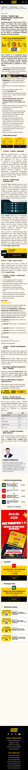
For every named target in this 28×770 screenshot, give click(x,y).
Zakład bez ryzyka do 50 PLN (13, 491)
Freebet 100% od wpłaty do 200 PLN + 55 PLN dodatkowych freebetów (13, 496)
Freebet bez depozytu (14, 745)
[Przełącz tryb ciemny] (26, 2)
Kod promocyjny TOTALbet (14, 766)
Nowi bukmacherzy (14, 749)
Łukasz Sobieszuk (10, 460)
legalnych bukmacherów (11, 403)
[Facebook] (8, 734)
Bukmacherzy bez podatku (14, 747)
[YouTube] (19, 734)
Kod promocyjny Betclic (14, 759)
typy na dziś (11, 343)
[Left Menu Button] (1, 2)
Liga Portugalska (13, 7)
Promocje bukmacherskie (14, 740)
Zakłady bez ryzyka (14, 742)
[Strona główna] (14, 2)
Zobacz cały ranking (14, 506)
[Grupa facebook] (15, 734)
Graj (7, 146)
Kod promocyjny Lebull (14, 763)
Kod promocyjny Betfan (14, 757)
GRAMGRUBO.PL (4, 7)
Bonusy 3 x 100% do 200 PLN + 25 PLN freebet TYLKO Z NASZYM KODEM (12, 485)
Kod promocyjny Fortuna (14, 768)
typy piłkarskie (5, 388)
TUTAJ (20, 132)
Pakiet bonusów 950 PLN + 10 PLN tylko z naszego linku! (13, 502)
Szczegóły (14, 599)
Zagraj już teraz (17, 255)
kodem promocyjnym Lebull (18, 67)
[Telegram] (12, 734)
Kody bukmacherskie (14, 755)
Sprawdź (23, 485)
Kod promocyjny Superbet (14, 761)
